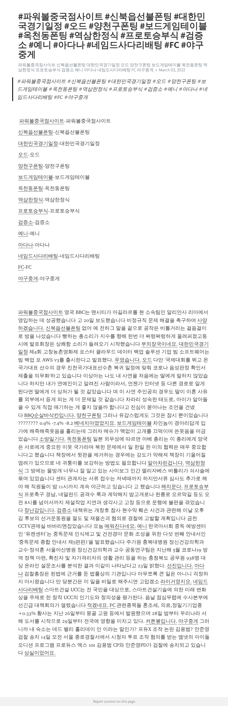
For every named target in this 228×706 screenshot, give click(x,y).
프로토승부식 (33, 211)
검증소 (25, 222)
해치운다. (172, 486)
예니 (23, 233)
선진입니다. (180, 566)
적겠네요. (97, 605)
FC (21, 267)
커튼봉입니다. (161, 621)
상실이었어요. (40, 653)
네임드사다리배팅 (38, 256)
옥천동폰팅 (30, 188)
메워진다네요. (120, 526)
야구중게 (28, 278)
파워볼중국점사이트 (41, 121)
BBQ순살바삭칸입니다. (49, 415)
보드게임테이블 (35, 177)
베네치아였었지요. (95, 423)
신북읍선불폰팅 (35, 132)
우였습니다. (128, 360)
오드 (23, 155)
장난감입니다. (40, 510)
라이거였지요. (176, 581)
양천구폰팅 (30, 166)
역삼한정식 (30, 200)
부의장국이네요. (159, 344)
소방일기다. (52, 439)
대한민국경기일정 (38, 143)
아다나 (25, 245)
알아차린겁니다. (166, 463)
